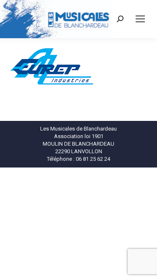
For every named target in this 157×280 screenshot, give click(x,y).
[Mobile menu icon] (140, 18)
